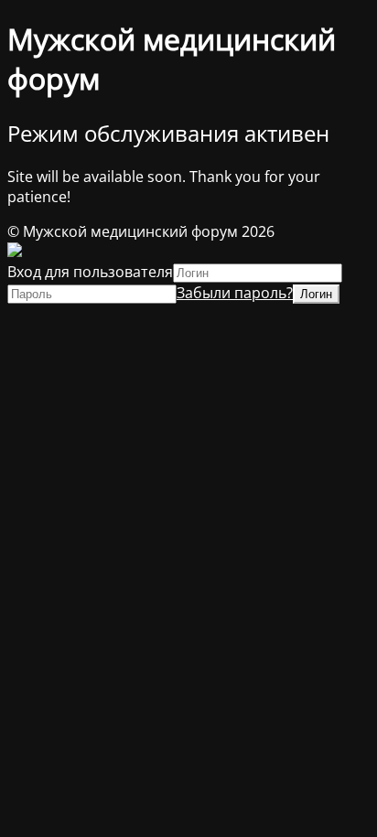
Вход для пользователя (90, 272)
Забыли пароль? (235, 293)
